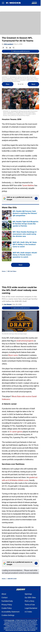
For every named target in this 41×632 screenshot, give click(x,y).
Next (33, 84)
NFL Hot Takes (12, 271)
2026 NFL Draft (12, 578)
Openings (28, 594)
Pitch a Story (29, 601)
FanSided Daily (7, 601)
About (4, 594)
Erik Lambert (8, 44)
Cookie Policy (7, 608)
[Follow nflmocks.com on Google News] (36, 198)
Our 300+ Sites (30, 597)
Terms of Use (30, 605)
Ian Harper (8, 304)
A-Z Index (28, 612)
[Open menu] (3, 3)
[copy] (13, 47)
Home (4, 271)
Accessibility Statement (10, 612)
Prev (7, 84)
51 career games (16, 432)
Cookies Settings (8, 615)
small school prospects (25, 341)
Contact (5, 597)
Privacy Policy (7, 605)
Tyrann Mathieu (28, 185)
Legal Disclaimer (31, 608)
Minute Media (11, 620)
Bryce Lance (13, 355)
